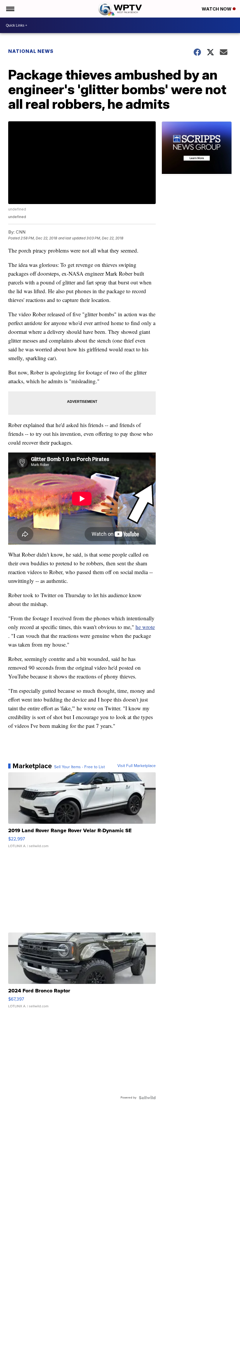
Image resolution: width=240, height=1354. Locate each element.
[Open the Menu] (9, 9)
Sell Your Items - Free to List (79, 767)
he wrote (145, 627)
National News (31, 51)
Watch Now (217, 9)
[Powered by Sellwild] (147, 1098)
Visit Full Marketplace (136, 766)
